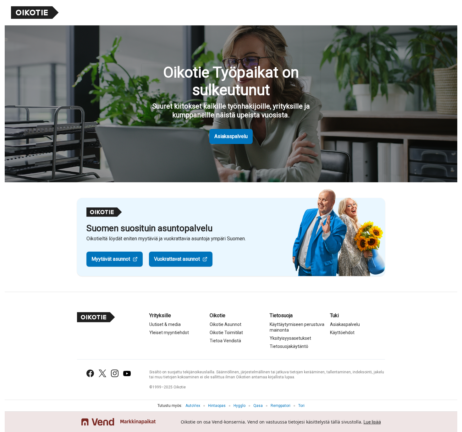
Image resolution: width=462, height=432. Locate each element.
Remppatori (280, 405)
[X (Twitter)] (102, 373)
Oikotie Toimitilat (226, 332)
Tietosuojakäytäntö (289, 346)
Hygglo (239, 405)
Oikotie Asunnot (225, 324)
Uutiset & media (165, 324)
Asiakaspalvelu (231, 136)
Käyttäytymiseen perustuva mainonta (297, 327)
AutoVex (192, 405)
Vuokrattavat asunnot (177, 259)
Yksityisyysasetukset (290, 338)
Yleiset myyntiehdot (169, 332)
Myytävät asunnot (110, 259)
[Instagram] (114, 373)
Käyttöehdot (342, 332)
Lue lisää (372, 421)
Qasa (258, 405)
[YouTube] (127, 373)
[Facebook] (90, 373)
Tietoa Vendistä (225, 340)
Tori (301, 405)
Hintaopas (217, 405)
